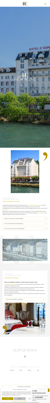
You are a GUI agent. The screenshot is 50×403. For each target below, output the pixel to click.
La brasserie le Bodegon (10, 284)
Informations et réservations (24, 386)
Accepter (7, 398)
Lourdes (4, 209)
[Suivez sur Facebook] (25, 356)
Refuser (19, 398)
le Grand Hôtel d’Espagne (34, 205)
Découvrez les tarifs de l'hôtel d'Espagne (13, 223)
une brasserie (41, 212)
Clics (29, 260)
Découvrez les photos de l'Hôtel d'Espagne (14, 228)
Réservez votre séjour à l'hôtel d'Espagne (13, 218)
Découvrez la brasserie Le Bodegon (14, 299)
